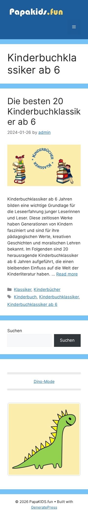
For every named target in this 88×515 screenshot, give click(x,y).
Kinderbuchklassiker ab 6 (32, 304)
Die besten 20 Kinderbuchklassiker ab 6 (44, 111)
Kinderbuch (25, 296)
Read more (67, 274)
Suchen (14, 330)
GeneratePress (44, 507)
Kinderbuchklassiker (59, 296)
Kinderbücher (47, 289)
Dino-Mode (44, 381)
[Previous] (17, 439)
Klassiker (22, 289)
